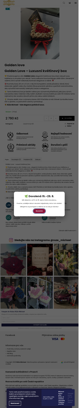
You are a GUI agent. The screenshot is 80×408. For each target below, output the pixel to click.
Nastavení (15, 403)
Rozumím (39, 211)
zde (22, 398)
